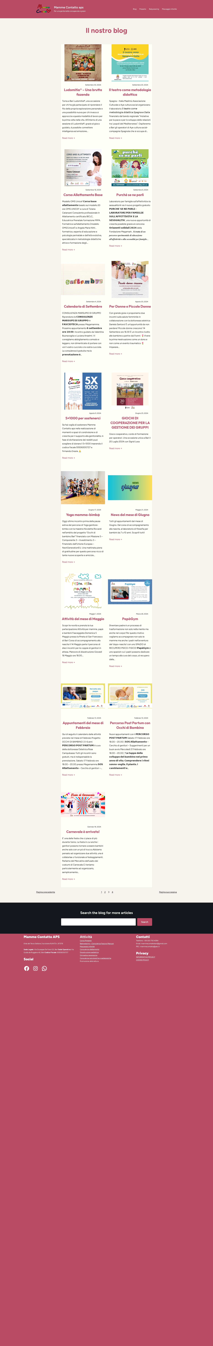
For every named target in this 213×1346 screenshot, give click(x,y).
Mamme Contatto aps (68, 7)
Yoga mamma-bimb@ (83, 514)
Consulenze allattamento (89, 949)
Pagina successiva (168, 892)
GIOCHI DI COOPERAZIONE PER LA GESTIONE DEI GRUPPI (130, 423)
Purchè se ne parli (130, 195)
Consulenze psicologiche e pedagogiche (95, 958)
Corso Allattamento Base (83, 195)
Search (144, 922)
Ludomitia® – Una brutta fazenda (83, 92)
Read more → (68, 138)
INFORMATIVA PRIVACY (145, 957)
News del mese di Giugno (130, 514)
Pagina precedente (45, 892)
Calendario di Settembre (83, 306)
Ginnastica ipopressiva (88, 955)
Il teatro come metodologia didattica (130, 92)
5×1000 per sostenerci (82, 418)
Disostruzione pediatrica (89, 952)
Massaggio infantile (87, 947)
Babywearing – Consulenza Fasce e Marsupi (97, 944)
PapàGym (130, 619)
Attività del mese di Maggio (83, 619)
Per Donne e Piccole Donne (130, 306)
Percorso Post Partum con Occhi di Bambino (130, 725)
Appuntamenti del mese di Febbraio (83, 725)
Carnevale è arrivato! (83, 831)
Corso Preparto (86, 941)
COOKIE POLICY (142, 960)
